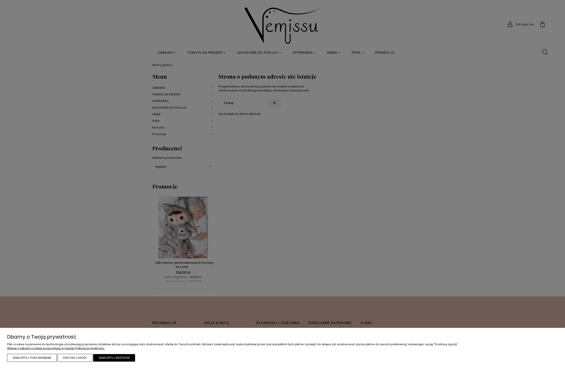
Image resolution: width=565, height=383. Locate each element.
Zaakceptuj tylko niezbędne (32, 358)
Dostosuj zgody (75, 358)
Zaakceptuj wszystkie (114, 358)
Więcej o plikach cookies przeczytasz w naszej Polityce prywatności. (56, 348)
